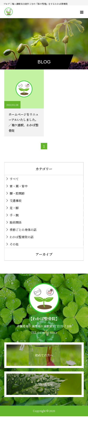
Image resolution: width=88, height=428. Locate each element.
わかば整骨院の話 (22, 236)
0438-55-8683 (47, 332)
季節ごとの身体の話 (23, 229)
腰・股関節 (17, 193)
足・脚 (14, 207)
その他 (14, 244)
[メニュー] (81, 11)
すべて (14, 178)
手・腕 (14, 215)
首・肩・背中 (19, 186)
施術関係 (16, 222)
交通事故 (16, 200)
